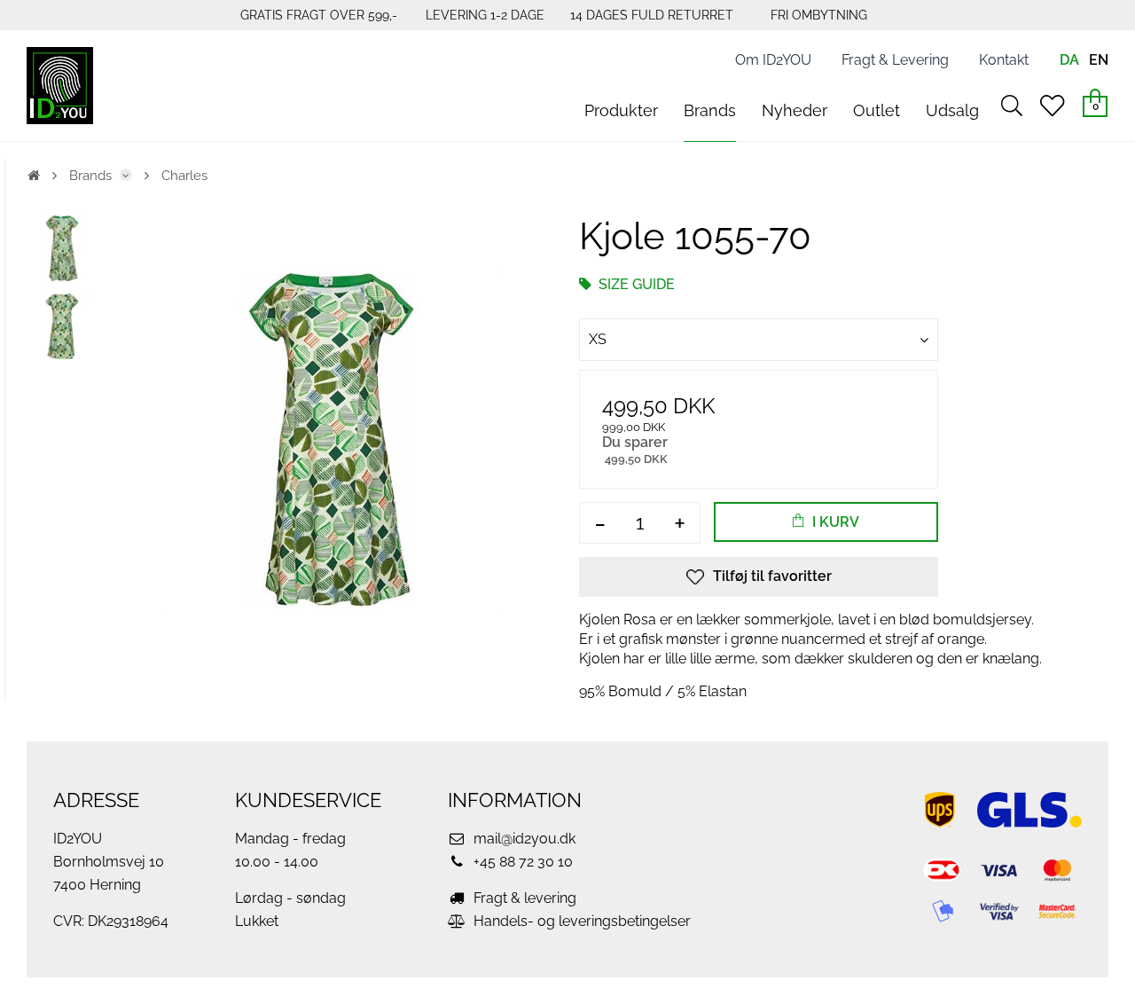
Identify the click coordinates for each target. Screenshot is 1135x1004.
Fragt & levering (523, 898)
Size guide (635, 284)
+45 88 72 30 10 (521, 861)
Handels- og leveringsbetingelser (580, 921)
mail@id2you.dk (522, 838)
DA (1069, 59)
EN (1098, 59)
